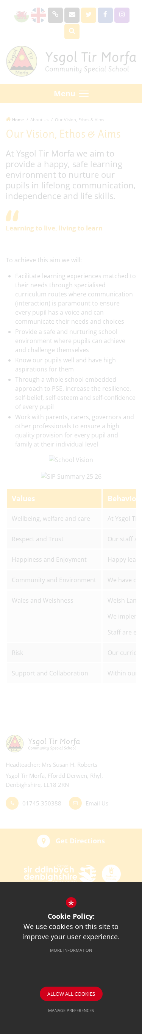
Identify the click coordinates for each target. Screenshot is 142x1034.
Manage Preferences (71, 1010)
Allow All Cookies (71, 993)
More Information (71, 950)
